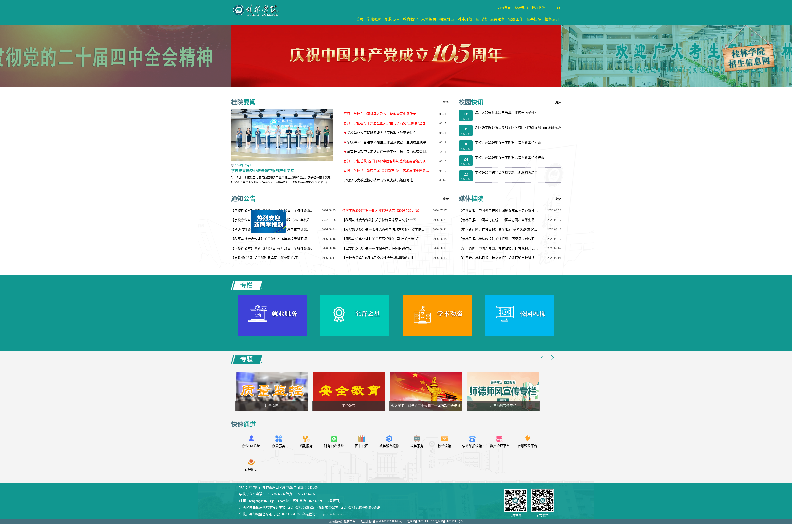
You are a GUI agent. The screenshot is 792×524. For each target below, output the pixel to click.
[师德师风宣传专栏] (432, 391)
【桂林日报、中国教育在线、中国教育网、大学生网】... (499, 220)
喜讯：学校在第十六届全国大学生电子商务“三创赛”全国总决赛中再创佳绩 (388, 123)
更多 (446, 102)
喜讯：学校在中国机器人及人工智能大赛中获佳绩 (380, 114)
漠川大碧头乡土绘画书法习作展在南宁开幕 (506, 112)
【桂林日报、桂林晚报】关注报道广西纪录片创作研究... (499, 239)
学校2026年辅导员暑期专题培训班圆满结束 (506, 172)
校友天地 (521, 7)
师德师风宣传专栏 (433, 406)
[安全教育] (278, 391)
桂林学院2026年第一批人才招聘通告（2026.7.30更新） (381, 210)
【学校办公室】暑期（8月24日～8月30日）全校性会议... (272, 210)
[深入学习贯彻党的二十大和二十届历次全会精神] (355, 391)
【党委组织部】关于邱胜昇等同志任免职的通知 (265, 258)
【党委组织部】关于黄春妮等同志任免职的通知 (376, 248)
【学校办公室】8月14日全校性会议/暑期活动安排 (378, 258)
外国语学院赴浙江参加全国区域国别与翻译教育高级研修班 (518, 127)
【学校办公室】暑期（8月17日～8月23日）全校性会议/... (272, 248)
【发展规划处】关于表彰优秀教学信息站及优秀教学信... (383, 229)
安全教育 (278, 406)
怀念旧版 (538, 7)
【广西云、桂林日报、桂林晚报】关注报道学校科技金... (499, 258)
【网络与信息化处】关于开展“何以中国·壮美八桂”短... (381, 239)
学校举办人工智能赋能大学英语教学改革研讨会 (381, 133)
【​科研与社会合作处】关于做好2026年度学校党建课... (270, 229)
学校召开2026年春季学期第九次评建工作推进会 (509, 157)
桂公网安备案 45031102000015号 (381, 521)
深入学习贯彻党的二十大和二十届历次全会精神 (355, 406)
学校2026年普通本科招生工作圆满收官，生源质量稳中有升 (389, 142)
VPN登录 (504, 7)
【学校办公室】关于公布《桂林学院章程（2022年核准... (272, 220)
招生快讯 (510, 406)
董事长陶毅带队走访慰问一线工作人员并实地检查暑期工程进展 (389, 152)
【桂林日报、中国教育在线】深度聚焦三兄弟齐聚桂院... (499, 210)
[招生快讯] (510, 391)
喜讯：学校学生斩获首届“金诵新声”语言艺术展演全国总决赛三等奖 (388, 170)
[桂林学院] (256, 4)
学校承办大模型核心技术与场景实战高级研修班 (378, 180)
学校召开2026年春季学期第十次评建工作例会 (508, 142)
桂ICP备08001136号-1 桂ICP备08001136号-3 (435, 521)
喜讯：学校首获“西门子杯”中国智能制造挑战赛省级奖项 (385, 161)
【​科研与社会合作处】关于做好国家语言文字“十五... (380, 220)
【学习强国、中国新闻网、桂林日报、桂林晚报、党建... (499, 248)
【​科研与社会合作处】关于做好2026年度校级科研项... (270, 239)
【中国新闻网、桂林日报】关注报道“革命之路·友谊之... (499, 229)
